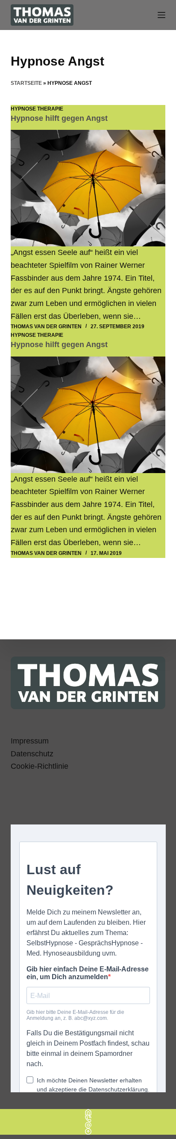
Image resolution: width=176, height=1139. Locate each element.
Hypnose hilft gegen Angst (59, 118)
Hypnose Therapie (37, 109)
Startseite (26, 83)
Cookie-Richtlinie (39, 766)
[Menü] (161, 15)
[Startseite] (88, 1112)
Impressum (30, 741)
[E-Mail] (88, 1125)
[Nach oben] (88, 1131)
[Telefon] (88, 1118)
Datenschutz (32, 753)
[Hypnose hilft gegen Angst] (88, 188)
